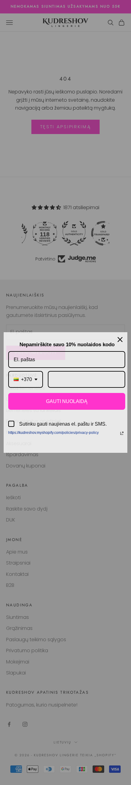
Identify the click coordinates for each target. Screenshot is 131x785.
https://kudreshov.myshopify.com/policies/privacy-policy (53, 433)
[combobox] (25, 379)
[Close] (120, 339)
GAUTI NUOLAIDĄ (66, 401)
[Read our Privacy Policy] (122, 433)
